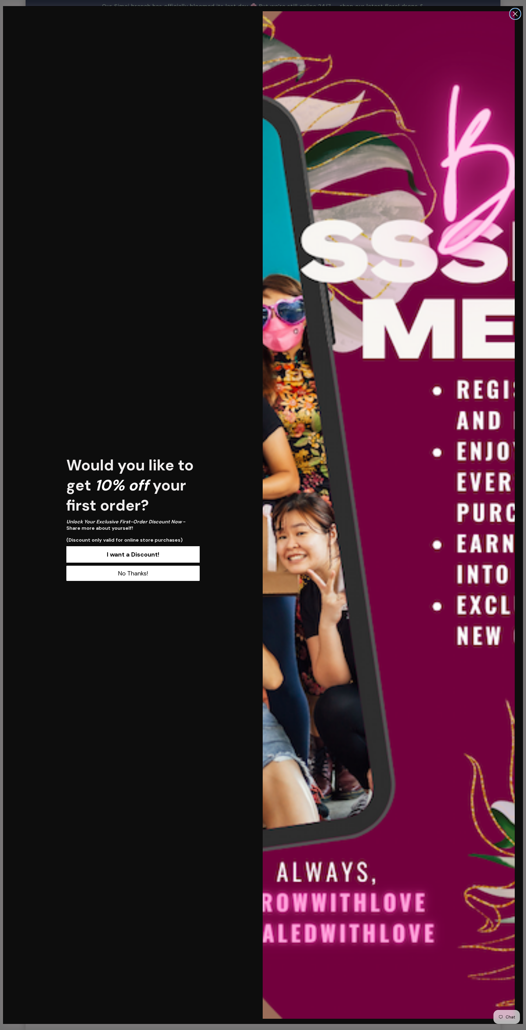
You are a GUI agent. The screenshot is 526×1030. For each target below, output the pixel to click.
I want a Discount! (133, 554)
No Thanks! (133, 573)
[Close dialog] (515, 14)
